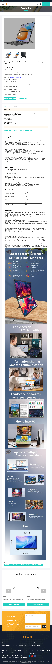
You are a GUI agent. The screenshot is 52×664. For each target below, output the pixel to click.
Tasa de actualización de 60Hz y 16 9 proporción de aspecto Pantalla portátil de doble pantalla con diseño (38, 599)
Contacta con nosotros (6, 652)
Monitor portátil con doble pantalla (19, 645)
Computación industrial (17, 655)
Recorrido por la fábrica (6, 647)
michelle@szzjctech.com (37, 0)
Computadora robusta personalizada (19, 657)
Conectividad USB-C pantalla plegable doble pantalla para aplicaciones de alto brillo (13, 599)
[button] (8, 591)
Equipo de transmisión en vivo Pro (19, 647)
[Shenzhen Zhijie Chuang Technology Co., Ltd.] (9, 4)
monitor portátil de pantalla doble (11, 564)
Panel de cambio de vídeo (17, 652)
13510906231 (47, 0)
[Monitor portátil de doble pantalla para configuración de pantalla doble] (19, 33)
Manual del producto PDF (15, 77)
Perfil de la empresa (6, 645)
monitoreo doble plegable (37, 564)
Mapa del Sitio (5, 655)
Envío (44, 626)
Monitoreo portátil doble (25, 564)
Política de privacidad (6, 657)
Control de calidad (5, 650)
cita (46, 4)
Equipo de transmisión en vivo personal (20, 650)
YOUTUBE (32, 656)
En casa (3, 13)
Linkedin (29, 656)
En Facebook (35, 656)
